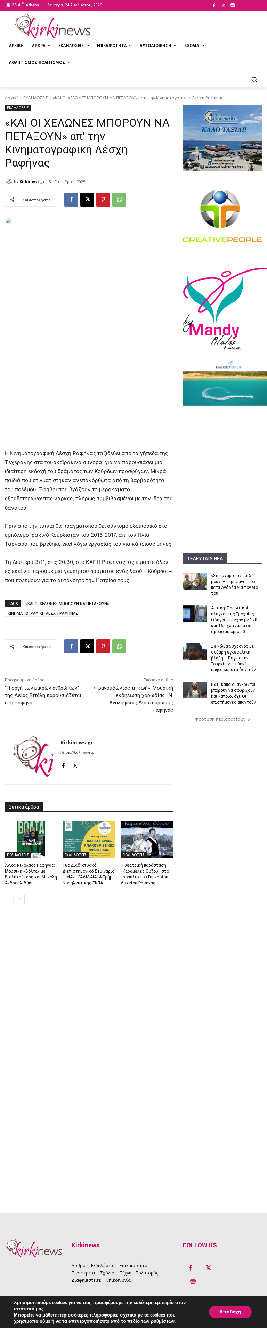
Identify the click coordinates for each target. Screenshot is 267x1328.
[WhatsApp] (119, 200)
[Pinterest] (103, 200)
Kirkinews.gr (31, 181)
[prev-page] (9, 899)
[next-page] (20, 899)
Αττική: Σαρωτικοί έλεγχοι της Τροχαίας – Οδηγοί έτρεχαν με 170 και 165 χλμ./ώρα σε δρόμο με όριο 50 (234, 620)
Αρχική (12, 98)
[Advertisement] (222, 449)
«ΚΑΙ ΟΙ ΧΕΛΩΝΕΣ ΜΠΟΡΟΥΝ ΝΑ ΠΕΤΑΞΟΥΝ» (67, 603)
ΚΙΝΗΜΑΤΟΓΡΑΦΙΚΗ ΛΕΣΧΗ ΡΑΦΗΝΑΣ (43, 613)
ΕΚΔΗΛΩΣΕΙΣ (35, 98)
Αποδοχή (230, 1312)
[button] (254, 79)
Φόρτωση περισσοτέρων (220, 719)
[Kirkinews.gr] (52, 26)
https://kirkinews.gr (78, 752)
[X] (223, 6)
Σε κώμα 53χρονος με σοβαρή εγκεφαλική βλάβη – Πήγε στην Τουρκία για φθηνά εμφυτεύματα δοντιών (233, 658)
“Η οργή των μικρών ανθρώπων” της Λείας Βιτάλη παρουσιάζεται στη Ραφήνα (43, 695)
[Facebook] (214, 6)
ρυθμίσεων (163, 1321)
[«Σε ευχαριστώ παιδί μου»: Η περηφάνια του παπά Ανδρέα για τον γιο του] (195, 581)
